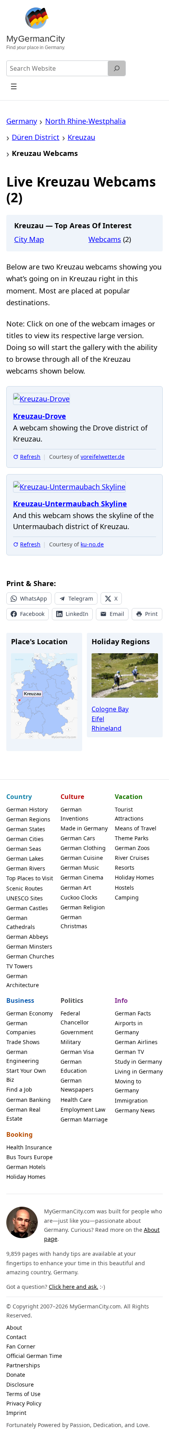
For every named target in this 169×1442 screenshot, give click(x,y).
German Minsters (29, 946)
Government (77, 1032)
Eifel (98, 719)
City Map (29, 239)
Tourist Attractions (129, 814)
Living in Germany (139, 1071)
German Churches (30, 956)
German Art (76, 887)
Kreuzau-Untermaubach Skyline (70, 503)
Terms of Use (23, 1394)
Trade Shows (23, 1042)
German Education (74, 1066)
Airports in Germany (129, 1027)
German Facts (133, 1013)
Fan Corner (20, 1346)
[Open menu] (14, 86)
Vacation (129, 796)
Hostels (124, 887)
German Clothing (83, 848)
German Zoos (132, 848)
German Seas (23, 848)
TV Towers (19, 966)
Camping (127, 897)
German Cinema (82, 877)
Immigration (131, 1100)
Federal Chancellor (75, 1018)
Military (71, 1042)
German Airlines (136, 1042)
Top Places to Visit (29, 878)
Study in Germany (138, 1061)
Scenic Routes (24, 888)
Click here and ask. (73, 1286)
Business (20, 1000)
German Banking (28, 1099)
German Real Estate (23, 1114)
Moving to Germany (128, 1085)
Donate (15, 1374)
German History (27, 809)
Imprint (16, 1412)
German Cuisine (82, 857)
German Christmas (74, 921)
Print (151, 613)
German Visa (77, 1051)
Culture (72, 796)
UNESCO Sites (24, 898)
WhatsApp (33, 598)
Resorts (124, 867)
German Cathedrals (20, 922)
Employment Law (83, 1109)
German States (25, 829)
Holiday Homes (134, 877)
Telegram (80, 598)
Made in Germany (84, 828)
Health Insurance (29, 1147)
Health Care (76, 1099)
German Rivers (25, 868)
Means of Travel (135, 828)
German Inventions (74, 814)
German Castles (27, 908)
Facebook (32, 613)
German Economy (29, 1013)
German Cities (25, 839)
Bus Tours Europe (29, 1157)
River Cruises (132, 857)
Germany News (135, 1110)
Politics (72, 1000)
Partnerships (23, 1365)
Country (19, 796)
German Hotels (26, 1167)
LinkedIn (77, 613)
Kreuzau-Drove (39, 416)
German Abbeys (27, 936)
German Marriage (84, 1119)
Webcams (104, 239)
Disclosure (20, 1384)
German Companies (21, 1027)
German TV (129, 1051)
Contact (16, 1337)
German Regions (28, 819)
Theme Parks (132, 838)
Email (117, 613)
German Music (80, 867)
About (14, 1327)
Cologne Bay (110, 709)
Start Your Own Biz (26, 1075)
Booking (19, 1134)
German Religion (83, 907)
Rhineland (106, 728)
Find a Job (19, 1089)
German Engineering (22, 1056)
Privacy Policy (23, 1403)
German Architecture (22, 980)
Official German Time (34, 1356)
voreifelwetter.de (103, 456)
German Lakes (25, 858)
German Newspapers (77, 1085)
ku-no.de (92, 544)
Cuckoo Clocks (79, 897)
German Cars (78, 838)
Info (121, 1000)
